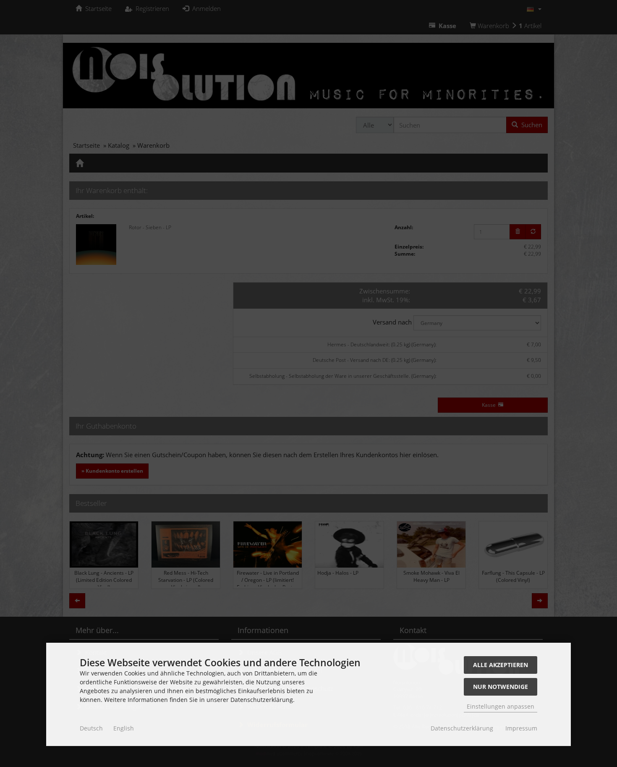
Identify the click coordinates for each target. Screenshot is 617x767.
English (123, 728)
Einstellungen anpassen (500, 706)
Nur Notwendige (500, 687)
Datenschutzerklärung (462, 728)
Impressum (521, 728)
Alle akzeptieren (500, 665)
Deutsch (91, 728)
